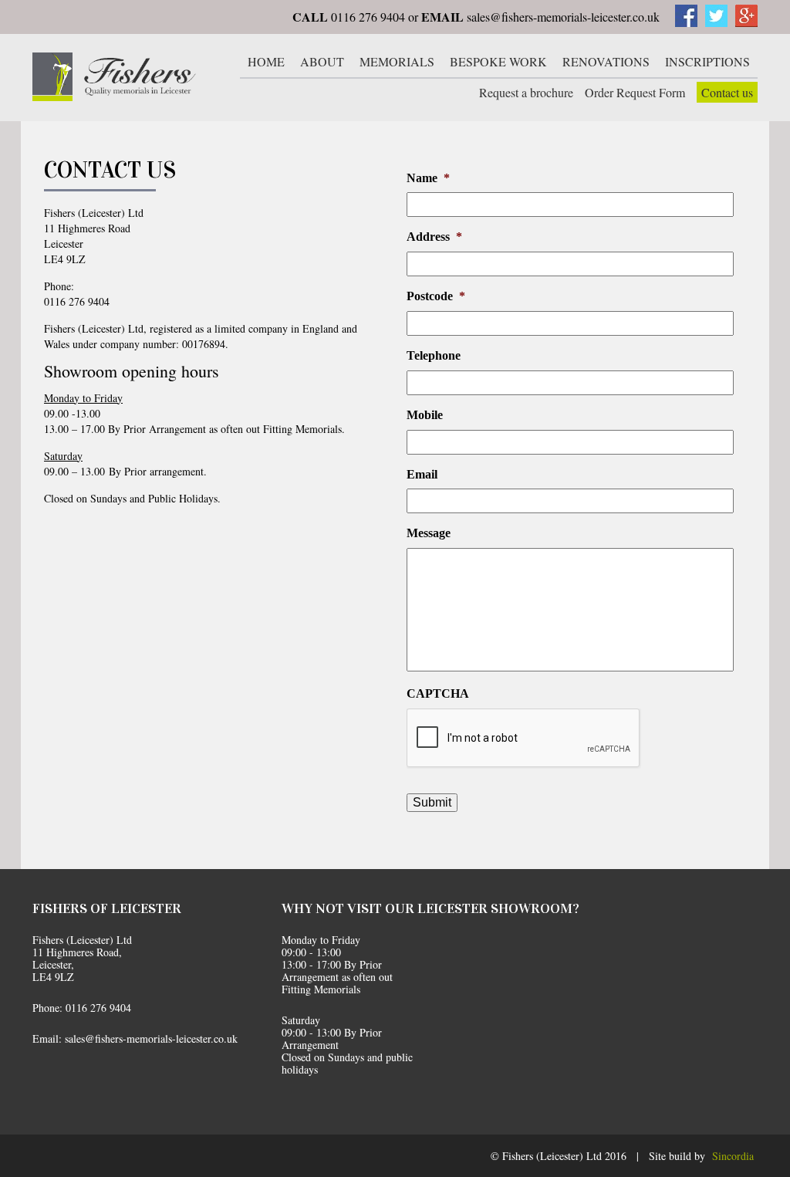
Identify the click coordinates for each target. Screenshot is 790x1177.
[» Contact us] (114, 77)
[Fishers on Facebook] (686, 22)
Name (428, 177)
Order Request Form (635, 92)
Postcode (436, 296)
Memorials (397, 61)
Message (429, 532)
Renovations (606, 61)
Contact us (727, 92)
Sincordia (733, 1155)
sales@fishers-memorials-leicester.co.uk (563, 16)
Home (266, 61)
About (322, 61)
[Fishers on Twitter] (716, 22)
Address (434, 236)
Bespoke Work (498, 61)
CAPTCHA (438, 693)
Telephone (434, 355)
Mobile (425, 414)
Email (422, 474)
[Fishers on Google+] (746, 22)
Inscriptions (707, 61)
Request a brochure (526, 92)
